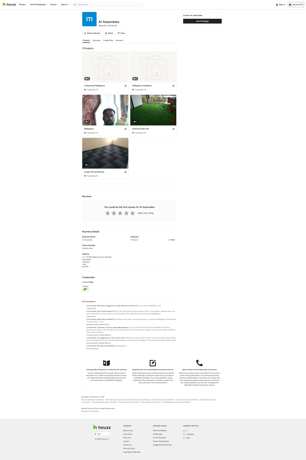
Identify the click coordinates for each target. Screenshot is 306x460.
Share (110, 33)
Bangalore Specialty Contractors (139, 400)
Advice (64, 4)
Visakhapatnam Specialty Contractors (176, 402)
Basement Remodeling (89, 411)
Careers (126, 441)
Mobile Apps (157, 434)
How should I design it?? (106, 311)
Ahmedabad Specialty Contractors (104, 402)
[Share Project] (125, 85)
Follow (172, 240)
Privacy (132, 448)
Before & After (104, 324)
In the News (127, 434)
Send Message (202, 21)
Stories (53, 4)
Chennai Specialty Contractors (187, 400)
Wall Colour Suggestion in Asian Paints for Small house (117, 306)
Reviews (119, 40)
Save (123, 33)
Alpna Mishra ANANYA (105, 319)
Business (96, 40)
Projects (86, 40)
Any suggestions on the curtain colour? (111, 338)
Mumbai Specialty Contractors (92, 400)
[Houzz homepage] (9, 4)
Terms (125, 448)
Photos (22, 4)
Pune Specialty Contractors (129, 402)
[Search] (74, 4)
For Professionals (159, 438)
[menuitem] (23, 4)
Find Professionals (37, 4)
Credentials (108, 40)
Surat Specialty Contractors (150, 402)
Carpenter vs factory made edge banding (112, 327)
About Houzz (128, 431)
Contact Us (127, 445)
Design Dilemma (105, 335)
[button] (129, 287)
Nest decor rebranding (105, 346)
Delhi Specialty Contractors (115, 400)
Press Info (127, 438)
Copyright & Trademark (131, 452)
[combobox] (107, 4)
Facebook (190, 434)
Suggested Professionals (162, 445)
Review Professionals (161, 441)
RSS (188, 438)
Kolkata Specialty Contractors (164, 400)
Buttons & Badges (159, 431)
